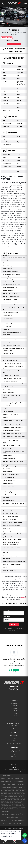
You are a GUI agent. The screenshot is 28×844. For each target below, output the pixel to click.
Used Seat (14, 703)
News (14, 728)
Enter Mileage (7, 616)
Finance (17, 44)
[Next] (26, 17)
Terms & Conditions (17, 828)
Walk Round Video (23, 11)
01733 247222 (14, 763)
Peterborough (7, 37)
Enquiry (10, 44)
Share (17, 26)
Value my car (14, 624)
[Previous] (2, 17)
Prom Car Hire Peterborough (14, 743)
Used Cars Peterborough (14, 723)
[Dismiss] (20, 831)
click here (24, 598)
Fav (11, 26)
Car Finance (14, 725)
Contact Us (14, 740)
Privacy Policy (7, 828)
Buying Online (14, 735)
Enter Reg (6, 610)
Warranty (14, 738)
